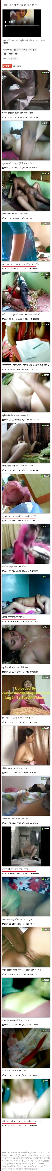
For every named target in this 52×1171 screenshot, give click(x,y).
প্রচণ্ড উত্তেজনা (20, 49)
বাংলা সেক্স (32, 49)
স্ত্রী (5, 53)
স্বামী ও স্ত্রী (13, 53)
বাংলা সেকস (13, 58)
